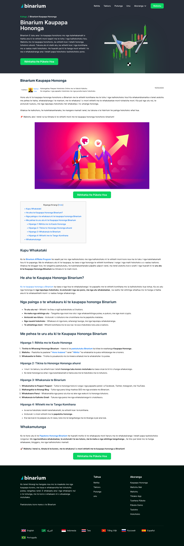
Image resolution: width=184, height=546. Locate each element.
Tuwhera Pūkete (137, 500)
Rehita (97, 6)
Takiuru (107, 6)
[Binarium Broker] (34, 5)
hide (61, 205)
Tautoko (134, 509)
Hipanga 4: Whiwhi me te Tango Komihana (48, 235)
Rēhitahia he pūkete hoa (39, 61)
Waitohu (157, 6)
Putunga (119, 6)
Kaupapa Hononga (139, 482)
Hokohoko (135, 514)
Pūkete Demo (136, 505)
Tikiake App (135, 496)
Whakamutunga (33, 239)
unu (128, 6)
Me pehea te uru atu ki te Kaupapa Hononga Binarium (51, 220)
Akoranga (139, 6)
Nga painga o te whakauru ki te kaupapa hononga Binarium (53, 216)
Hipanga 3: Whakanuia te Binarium (45, 232)
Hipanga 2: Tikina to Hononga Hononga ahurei (50, 228)
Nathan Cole (36, 90)
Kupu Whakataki (33, 209)
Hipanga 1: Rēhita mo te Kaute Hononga (47, 224)
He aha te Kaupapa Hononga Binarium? (44, 212)
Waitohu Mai (136, 487)
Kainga (23, 16)
